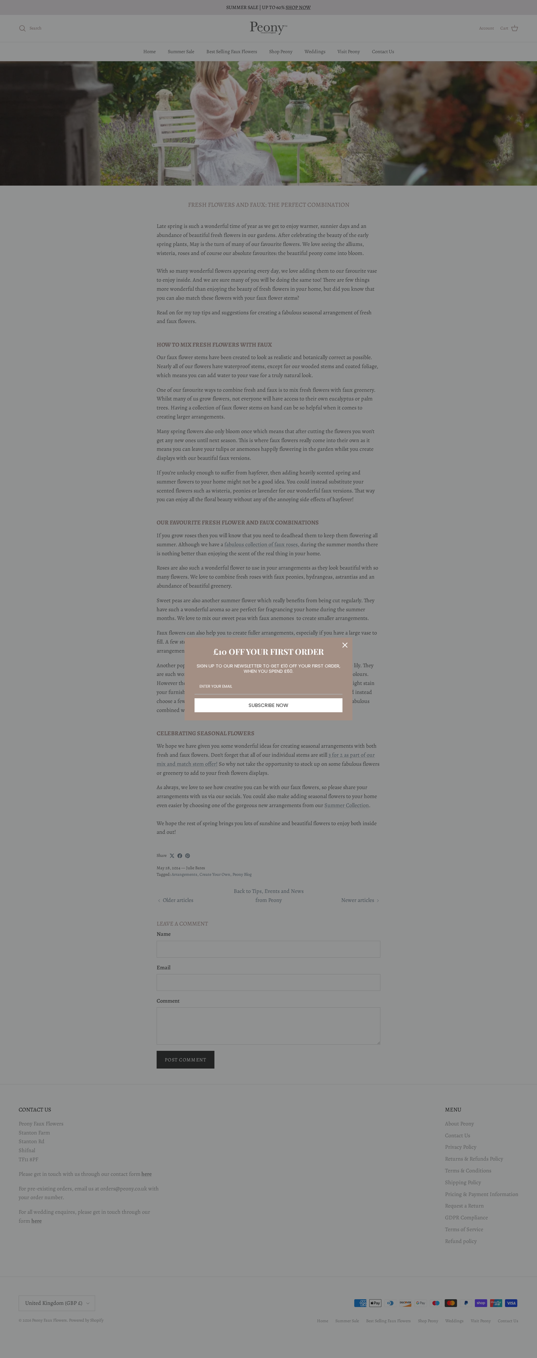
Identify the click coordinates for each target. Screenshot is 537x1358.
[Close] (344, 645)
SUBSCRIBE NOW (268, 705)
